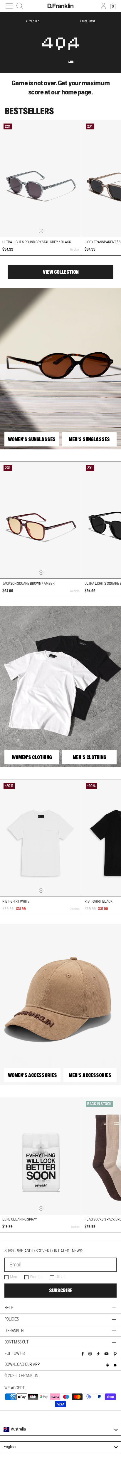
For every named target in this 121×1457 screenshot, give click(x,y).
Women (36, 1277)
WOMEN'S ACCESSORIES (32, 1075)
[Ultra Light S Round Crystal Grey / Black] (41, 178)
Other (60, 1277)
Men (13, 1277)
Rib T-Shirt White (16, 901)
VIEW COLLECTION (60, 272)
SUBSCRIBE (60, 1290)
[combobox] (60, 1430)
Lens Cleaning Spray (19, 1219)
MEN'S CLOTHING (89, 757)
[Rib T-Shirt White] (41, 837)
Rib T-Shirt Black (98, 901)
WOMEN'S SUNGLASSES (32, 439)
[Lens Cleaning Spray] (41, 1155)
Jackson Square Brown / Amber (28, 583)
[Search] (19, 6)
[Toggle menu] (9, 6)
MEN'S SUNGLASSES (89, 439)
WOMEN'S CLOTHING (32, 757)
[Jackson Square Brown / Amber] (41, 519)
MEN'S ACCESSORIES (90, 1075)
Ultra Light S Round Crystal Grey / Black (36, 242)
